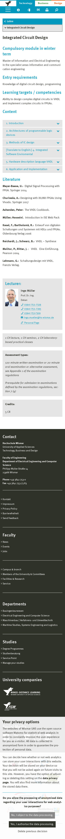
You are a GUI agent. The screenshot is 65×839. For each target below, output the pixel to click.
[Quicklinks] (28, 9)
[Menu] (8, 9)
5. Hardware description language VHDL (29, 161)
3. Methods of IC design (20, 142)
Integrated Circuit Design (21, 28)
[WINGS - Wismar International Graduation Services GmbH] (22, 691)
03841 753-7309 (32, 313)
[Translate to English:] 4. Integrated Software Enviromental (27, 152)
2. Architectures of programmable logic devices (29, 133)
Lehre (10, 21)
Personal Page (31, 323)
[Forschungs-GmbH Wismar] (18, 706)
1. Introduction (15, 123)
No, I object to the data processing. (32, 815)
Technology (25, 3)
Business (43, 3)
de (38, 10)
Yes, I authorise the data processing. (32, 824)
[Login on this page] (47, 9)
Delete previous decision (32, 831)
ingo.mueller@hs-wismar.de (39, 317)
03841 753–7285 (32, 309)
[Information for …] (18, 9)
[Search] (57, 9)
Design (58, 3)
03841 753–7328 (32, 305)
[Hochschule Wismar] (8, 3)
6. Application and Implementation (26, 169)
